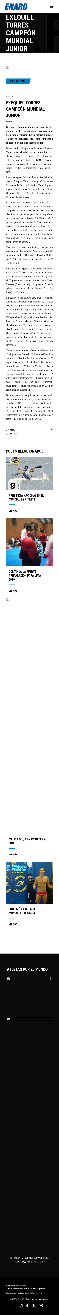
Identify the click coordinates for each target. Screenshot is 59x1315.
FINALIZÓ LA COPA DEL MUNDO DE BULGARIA (23, 911)
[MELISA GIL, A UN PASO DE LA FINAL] (29, 716)
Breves (13, 434)
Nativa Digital (21, 1286)
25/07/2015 (10, 96)
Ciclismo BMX (17, 81)
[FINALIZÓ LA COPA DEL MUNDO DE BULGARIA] (29, 883)
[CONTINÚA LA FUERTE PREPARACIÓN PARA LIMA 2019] (29, 542)
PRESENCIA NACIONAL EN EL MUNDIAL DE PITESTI (26, 497)
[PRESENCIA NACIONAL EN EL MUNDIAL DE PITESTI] (29, 473)
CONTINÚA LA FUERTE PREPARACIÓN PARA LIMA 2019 (25, 575)
